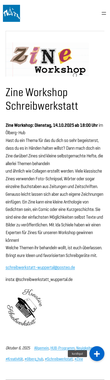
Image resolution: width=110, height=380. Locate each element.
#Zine (78, 359)
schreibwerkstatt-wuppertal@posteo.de (40, 267)
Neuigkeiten (85, 348)
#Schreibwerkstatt (59, 359)
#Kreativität (14, 359)
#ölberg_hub (34, 359)
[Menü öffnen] (104, 13)
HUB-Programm (62, 348)
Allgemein (41, 348)
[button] (96, 353)
